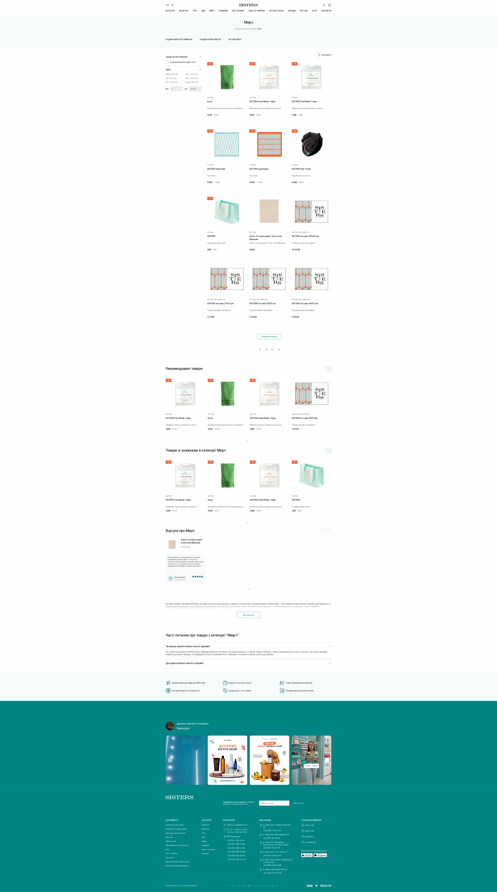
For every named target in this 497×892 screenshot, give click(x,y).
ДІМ (203, 11)
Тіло (204, 833)
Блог (168, 849)
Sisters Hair (309, 825)
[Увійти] (323, 5)
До (186, 89)
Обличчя (206, 829)
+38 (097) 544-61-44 (272, 855)
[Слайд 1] (248, 589)
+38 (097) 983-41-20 (236, 848)
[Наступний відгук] (329, 530)
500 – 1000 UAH (171, 82)
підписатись (298, 803)
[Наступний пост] (327, 760)
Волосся (205, 825)
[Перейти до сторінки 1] (247, 441)
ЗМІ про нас (171, 841)
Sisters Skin (309, 831)
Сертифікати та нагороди (177, 845)
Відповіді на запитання (176, 833)
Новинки (205, 845)
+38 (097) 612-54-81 (235, 840)
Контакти (170, 857)
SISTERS (210, 98)
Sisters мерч (234, 39)
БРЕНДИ (292, 11)
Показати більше (269, 336)
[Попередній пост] (170, 760)
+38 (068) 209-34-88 (272, 865)
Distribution (309, 836)
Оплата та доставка (175, 825)
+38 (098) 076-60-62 (272, 873)
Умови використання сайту (178, 862)
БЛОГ (314, 11)
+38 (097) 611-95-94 (271, 838)
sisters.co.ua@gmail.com (237, 825)
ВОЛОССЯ (170, 11)
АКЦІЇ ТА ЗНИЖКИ (257, 11)
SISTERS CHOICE (276, 11)
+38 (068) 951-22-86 (236, 855)
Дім (203, 837)
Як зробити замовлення (176, 829)
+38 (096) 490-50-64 (236, 859)
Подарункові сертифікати (179, 39)
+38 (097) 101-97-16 (271, 848)
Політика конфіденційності (177, 866)
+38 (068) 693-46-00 (236, 852)
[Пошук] (172, 5)
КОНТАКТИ (326, 11)
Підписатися (183, 728)
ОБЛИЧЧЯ (183, 11)
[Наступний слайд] (329, 368)
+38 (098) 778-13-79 (272, 830)
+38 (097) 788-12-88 (236, 844)
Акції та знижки (208, 849)
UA (167, 5)
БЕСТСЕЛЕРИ (238, 11)
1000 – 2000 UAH (191, 74)
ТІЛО (194, 11)
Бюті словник (171, 853)
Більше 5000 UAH (191, 82)
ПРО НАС (304, 11)
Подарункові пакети (210, 39)
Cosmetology (310, 842)
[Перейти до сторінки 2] (249, 441)
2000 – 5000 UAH (191, 78)
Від (167, 89)
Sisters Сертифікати (301, 232)
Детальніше (248, 615)
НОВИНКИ (223, 11)
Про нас (169, 837)
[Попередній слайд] (323, 368)
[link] (329, 5)
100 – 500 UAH (171, 78)
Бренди (205, 853)
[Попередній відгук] (323, 530)
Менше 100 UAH (172, 74)
